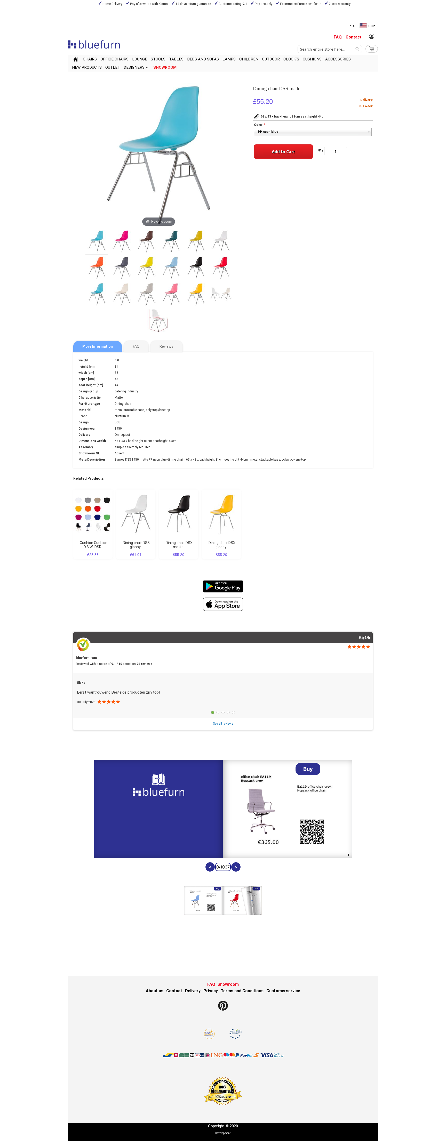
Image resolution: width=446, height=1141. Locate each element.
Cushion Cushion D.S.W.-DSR (93, 545)
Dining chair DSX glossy (222, 545)
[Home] (75, 60)
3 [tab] (223, 712)
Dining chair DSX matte (179, 545)
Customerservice (283, 990)
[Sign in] (371, 37)
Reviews (166, 346)
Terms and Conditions (242, 990)
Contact (354, 37)
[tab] (97, 346)
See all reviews (223, 723)
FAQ (338, 37)
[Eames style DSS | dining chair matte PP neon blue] (96, 242)
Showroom (228, 984)
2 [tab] (217, 712)
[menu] (223, 63)
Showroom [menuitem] (165, 67)
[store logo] (94, 44)
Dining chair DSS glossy (136, 545)
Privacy (210, 990)
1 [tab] (212, 712)
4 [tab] (228, 712)
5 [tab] (233, 712)
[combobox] (330, 49)
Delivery (193, 990)
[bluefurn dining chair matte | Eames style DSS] (121, 242)
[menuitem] (89, 59)
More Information (97, 346)
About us (154, 990)
